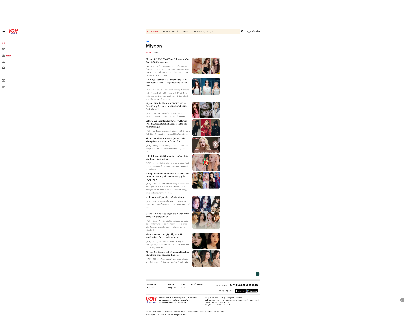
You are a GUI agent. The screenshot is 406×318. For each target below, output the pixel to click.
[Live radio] (12, 55)
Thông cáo (171, 288)
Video (156, 52)
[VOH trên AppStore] (240, 291)
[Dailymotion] (256, 285)
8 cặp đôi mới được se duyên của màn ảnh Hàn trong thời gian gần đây (167, 215)
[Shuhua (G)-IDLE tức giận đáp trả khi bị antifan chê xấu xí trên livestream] (206, 241)
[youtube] (234, 285)
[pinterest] (240, 285)
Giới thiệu (148, 311)
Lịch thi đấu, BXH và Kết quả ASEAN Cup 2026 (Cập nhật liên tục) (185, 31)
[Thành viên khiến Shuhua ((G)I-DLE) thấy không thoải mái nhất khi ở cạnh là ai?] (206, 145)
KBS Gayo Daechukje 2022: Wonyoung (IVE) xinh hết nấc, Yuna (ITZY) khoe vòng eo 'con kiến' (166, 82)
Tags (147, 42)
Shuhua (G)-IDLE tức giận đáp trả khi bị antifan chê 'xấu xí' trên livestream (164, 236)
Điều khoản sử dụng (179, 311)
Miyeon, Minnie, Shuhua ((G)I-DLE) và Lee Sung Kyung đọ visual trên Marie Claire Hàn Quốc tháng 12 (166, 106)
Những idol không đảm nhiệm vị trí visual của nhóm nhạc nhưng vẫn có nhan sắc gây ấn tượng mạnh (167, 176)
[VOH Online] (151, 300)
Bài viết (148, 52)
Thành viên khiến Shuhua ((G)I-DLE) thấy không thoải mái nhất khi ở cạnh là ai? (165, 140)
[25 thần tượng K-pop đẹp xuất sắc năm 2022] (206, 204)
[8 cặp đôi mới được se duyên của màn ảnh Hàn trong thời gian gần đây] (206, 220)
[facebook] (231, 285)
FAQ (183, 288)
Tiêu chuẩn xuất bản (205, 311)
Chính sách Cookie (218, 311)
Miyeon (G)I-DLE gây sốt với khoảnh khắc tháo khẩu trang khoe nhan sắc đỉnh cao (167, 253)
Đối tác (150, 288)
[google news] (247, 285)
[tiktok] (237, 285)
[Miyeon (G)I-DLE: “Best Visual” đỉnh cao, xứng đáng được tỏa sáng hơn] (206, 66)
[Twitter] (253, 285)
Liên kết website (196, 284)
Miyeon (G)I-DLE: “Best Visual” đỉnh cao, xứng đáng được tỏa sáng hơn (168, 60)
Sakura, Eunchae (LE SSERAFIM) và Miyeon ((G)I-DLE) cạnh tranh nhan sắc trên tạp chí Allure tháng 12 (166, 123)
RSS (183, 284)
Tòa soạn (170, 284)
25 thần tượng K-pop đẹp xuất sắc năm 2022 (166, 197)
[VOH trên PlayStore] (252, 291)
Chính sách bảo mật (192, 311)
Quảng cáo (151, 284)
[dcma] (250, 285)
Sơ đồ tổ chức (157, 311)
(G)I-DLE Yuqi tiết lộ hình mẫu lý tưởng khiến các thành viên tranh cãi (167, 157)
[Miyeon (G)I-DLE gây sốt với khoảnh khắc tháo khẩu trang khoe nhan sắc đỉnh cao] (206, 258)
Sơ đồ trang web (167, 311)
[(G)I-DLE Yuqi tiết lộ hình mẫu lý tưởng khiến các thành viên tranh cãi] (206, 162)
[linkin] (243, 285)
